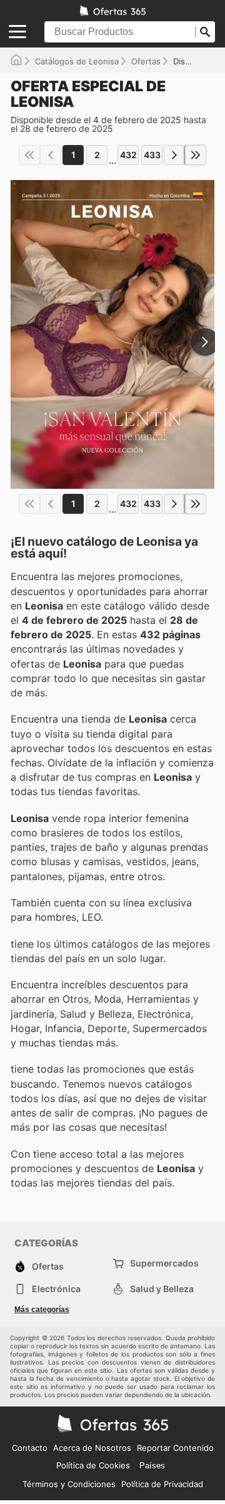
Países (152, 1465)
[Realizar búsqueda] (205, 32)
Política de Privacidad (162, 1484)
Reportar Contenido (175, 1448)
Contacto (30, 1448)
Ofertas (146, 61)
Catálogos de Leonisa (77, 61)
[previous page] (50, 155)
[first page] (29, 155)
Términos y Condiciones (69, 1484)
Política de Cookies (93, 1465)
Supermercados (164, 1263)
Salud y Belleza (162, 1288)
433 (152, 154)
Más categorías (41, 1309)
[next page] (174, 155)
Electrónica (56, 1288)
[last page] (195, 155)
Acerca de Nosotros (92, 1448)
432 (128, 154)
